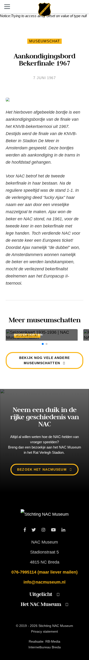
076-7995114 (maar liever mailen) (44, 572)
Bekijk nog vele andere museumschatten (44, 360)
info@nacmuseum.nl (44, 582)
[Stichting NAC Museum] (44, 12)
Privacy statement (44, 631)
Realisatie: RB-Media (44, 641)
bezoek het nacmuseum (41, 469)
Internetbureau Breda (44, 647)
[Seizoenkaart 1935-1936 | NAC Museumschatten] (42, 335)
